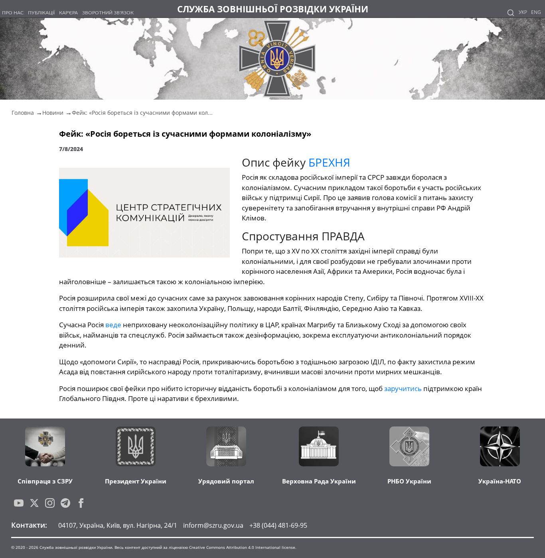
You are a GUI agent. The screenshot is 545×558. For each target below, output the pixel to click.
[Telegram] (65, 503)
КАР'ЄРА (68, 12)
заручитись (403, 388)
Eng (536, 12)
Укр (523, 12)
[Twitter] (34, 503)
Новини (52, 112)
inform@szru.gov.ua (213, 525)
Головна (23, 112)
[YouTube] (19, 503)
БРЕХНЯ (329, 162)
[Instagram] (50, 503)
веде (114, 324)
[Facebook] (81, 503)
